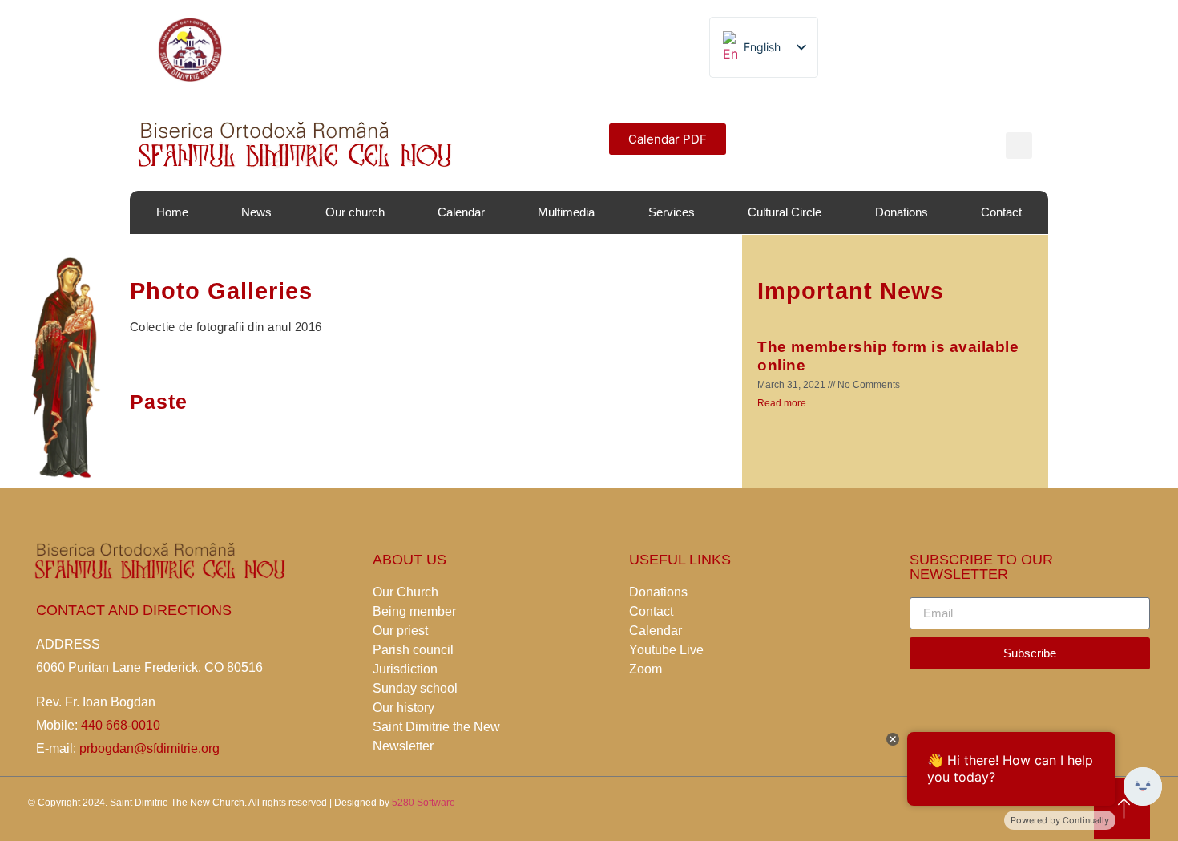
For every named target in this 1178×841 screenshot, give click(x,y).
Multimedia (566, 212)
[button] (667, 139)
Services (671, 212)
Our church (355, 212)
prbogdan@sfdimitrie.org (148, 748)
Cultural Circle (784, 212)
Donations (901, 212)
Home (172, 212)
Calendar (461, 212)
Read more (781, 403)
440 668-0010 (120, 725)
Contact (1001, 212)
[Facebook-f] (657, 50)
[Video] (621, 50)
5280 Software (423, 802)
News (256, 212)
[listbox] (763, 47)
